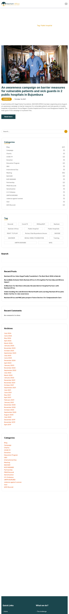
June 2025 (8, 358)
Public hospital (33, 229)
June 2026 (8, 336)
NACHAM (35, 176)
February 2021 (9, 400)
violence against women (35, 199)
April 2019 (7, 424)
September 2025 (10, 353)
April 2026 (7, 341)
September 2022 (10, 370)
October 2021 (9, 385)
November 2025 (9, 348)
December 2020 (10, 405)
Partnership (35, 182)
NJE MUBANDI (35, 179)
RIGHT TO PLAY (12, 233)
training (56, 238)
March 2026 (8, 343)
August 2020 (8, 415)
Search (4, 254)
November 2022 (9, 368)
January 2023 (9, 365)
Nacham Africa (13, 229)
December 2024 (9, 360)
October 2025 (9, 351)
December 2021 (9, 380)
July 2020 (7, 417)
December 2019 (9, 420)
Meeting (35, 173)
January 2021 (9, 402)
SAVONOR (11, 238)
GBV (35, 166)
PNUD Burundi (35, 186)
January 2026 (9, 346)
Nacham (57, 224)
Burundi (10, 224)
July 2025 (7, 355)
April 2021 (7, 397)
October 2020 (9, 410)
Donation (35, 160)
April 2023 (7, 363)
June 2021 (8, 392)
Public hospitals (53, 229)
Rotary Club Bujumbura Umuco (36, 233)
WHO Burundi (35, 205)
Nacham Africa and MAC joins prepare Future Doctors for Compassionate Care (32, 297)
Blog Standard (29, 25)
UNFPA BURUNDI (35, 195)
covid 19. (25, 224)
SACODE (57, 233)
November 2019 (9, 422)
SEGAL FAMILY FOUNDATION (34, 238)
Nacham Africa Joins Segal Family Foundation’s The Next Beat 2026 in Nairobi (32, 276)
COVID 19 (6, 99)
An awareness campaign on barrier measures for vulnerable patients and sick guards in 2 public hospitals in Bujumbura (33, 91)
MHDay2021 (41, 224)
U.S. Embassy (35, 192)
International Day (35, 170)
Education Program (35, 163)
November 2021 (9, 383)
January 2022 (9, 378)
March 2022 (8, 375)
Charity (35, 154)
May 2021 (7, 395)
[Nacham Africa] (10, 3)
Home (19, 25)
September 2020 (10, 412)
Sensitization (35, 189)
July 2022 (7, 373)
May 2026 (7, 338)
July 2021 (7, 390)
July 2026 (7, 333)
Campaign (35, 150)
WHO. (51, 243)
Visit (35, 202)
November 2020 (10, 407)
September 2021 (10, 387)
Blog (35, 147)
